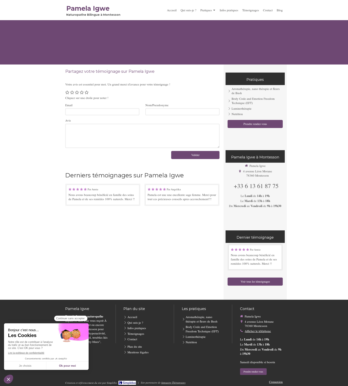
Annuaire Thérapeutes (173, 382)
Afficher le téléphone (258, 331)
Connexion (276, 382)
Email (68, 105)
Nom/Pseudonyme (157, 105)
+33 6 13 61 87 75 (256, 186)
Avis (68, 120)
